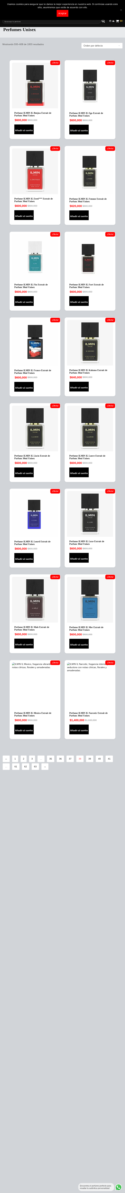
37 (70, 758)
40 (99, 758)
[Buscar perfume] (105, 21)
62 (25, 766)
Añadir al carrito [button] (24, 130)
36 (60, 758)
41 (109, 758)
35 (50, 758)
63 (35, 766)
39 (89, 758)
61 (15, 766)
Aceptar (62, 13)
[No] (121, 10)
